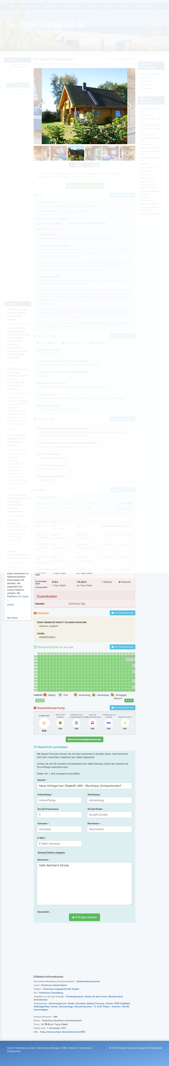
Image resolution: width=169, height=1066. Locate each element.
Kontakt (73, 1047)
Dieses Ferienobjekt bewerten (84, 739)
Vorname (42, 823)
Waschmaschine (83, 1006)
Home (10, 1047)
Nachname (93, 823)
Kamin (54, 1006)
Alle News (12, 617)
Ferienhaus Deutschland (54, 985)
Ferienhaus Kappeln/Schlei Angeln (61, 989)
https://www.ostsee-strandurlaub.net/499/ (62, 1031)
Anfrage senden (85, 917)
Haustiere (81, 1003)
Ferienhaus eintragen (48, 1047)
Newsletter (43, 912)
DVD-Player (103, 1006)
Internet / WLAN (120, 1006)
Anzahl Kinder (94, 809)
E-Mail (41, 838)
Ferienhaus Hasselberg (51, 992)
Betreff (41, 780)
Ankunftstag (44, 794)
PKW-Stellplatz (122, 1003)
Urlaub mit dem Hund (95, 996)
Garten (109, 1003)
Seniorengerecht (57, 1003)
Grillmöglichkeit (42, 1006)
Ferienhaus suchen (25, 1047)
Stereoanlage (66, 1006)
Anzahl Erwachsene (48, 809)
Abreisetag (93, 794)
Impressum (85, 1047)
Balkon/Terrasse (95, 1003)
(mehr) (10, 604)
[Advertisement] (84, 949)
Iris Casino (23, 596)
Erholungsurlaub (74, 996)
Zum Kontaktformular (124, 613)
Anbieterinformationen (88, 981)
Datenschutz (14, 1051)
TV (94, 1006)
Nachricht (43, 859)
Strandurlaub (40, 999)
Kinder (71, 1003)
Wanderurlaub (115, 996)
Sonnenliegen (41, 1009)
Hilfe (64, 1047)
